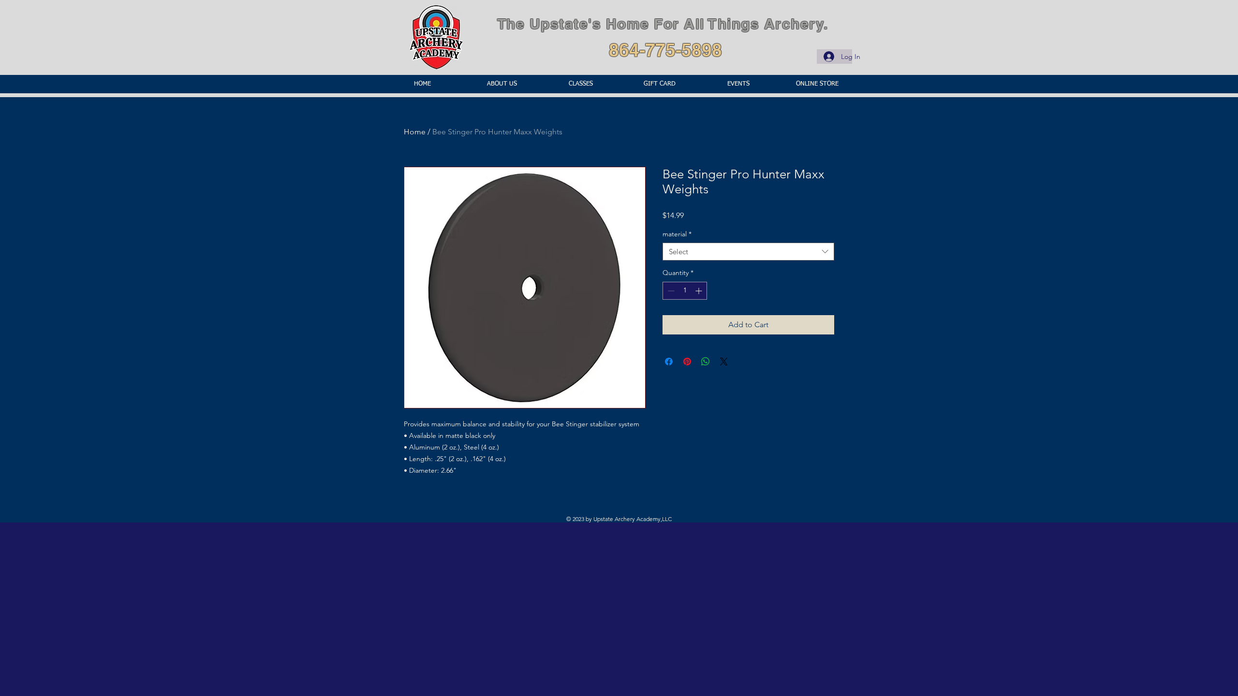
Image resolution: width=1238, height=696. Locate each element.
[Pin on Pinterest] (687, 361)
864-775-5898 (665, 49)
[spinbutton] (684, 290)
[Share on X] (724, 361)
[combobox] (748, 252)
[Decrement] (670, 290)
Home (415, 131)
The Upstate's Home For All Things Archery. (662, 23)
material (677, 234)
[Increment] (699, 290)
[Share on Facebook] (669, 361)
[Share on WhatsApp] (705, 361)
